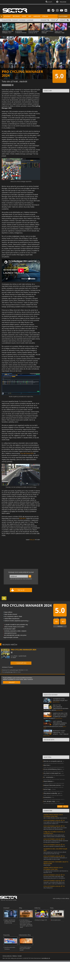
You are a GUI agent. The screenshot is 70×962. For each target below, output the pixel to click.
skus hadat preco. (48, 888)
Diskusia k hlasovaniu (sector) (52, 785)
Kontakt (20, 956)
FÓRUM (45, 16)
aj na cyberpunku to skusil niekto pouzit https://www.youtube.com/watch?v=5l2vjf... (55, 835)
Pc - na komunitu (48, 777)
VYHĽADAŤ (44, 20)
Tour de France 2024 (26, 453)
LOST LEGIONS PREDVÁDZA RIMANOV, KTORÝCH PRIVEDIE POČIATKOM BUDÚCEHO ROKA (55, 723)
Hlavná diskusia (47, 781)
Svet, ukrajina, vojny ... (49, 801)
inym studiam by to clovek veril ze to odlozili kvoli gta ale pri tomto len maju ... (55, 852)
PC (12, 85)
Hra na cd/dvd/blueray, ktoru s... (52, 769)
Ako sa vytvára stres (56, 920)
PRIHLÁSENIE (63, 2)
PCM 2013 (22, 518)
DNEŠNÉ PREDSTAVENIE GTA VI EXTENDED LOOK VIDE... (53, 815)
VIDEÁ (24, 16)
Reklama (15, 956)
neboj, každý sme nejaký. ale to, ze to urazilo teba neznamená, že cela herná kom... (55, 828)
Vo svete (56, 618)
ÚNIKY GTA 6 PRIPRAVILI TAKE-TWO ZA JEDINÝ (60, 32)
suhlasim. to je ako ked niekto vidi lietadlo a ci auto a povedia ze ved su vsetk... (55, 858)
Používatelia (63, 618)
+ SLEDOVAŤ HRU (21, 663)
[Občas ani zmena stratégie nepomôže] (21, 179)
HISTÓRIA (8, 20)
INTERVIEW (22, 20)
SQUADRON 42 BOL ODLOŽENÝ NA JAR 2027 (60, 699)
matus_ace (32, 539)
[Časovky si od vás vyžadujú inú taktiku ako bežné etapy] (21, 485)
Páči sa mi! (21, 590)
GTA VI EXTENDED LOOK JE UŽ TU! (33, 31)
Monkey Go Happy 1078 (41, 920)
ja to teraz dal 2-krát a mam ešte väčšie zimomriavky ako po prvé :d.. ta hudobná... (54, 877)
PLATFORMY (63, 16)
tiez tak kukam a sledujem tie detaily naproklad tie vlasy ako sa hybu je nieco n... (56, 841)
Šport (14, 657)
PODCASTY (15, 20)
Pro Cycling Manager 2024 (9, 672)
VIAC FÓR (65, 806)
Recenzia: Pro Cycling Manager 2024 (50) (12, 670)
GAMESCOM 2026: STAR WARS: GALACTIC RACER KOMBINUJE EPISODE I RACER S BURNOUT (55, 715)
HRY (29, 16)
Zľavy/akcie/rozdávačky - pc (51, 793)
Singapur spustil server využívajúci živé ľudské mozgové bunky (9, 921)
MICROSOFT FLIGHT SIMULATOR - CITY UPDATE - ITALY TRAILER (60, 732)
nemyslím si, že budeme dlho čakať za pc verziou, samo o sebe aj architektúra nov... (54, 882)
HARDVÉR (36, 16)
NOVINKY (7, 16)
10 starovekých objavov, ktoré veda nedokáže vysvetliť (25, 948)
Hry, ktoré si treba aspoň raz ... (52, 773)
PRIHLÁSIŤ (12, 682)
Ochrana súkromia (7, 956)
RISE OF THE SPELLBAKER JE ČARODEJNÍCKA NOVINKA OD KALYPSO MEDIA (56, 707)
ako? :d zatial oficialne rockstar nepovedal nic (55, 818)
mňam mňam (47, 865)
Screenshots (47, 797)
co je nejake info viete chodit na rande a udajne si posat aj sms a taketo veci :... (56, 822)
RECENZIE (16, 16)
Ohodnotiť (60, 626)
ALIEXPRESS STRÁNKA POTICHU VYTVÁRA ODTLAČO (21, 32)
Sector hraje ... (47, 789)
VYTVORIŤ (60, 806)
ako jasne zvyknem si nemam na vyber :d (54, 846)
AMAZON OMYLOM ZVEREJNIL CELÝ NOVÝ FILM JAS (7, 32)
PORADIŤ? (63, 20)
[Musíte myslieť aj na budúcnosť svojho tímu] (21, 394)
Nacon (16, 656)
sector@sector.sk (46, 958)
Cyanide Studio (22, 656)
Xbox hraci (46, 765)
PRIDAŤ (53, 20)
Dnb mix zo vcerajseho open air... (53, 761)
